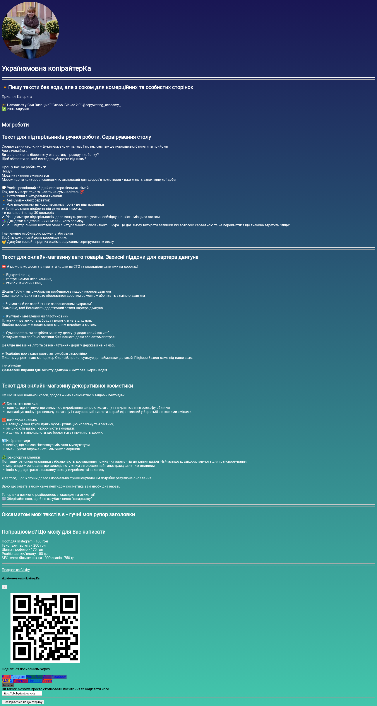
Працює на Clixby (16, 570)
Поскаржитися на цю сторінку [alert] (23, 702)
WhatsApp (34, 677)
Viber (47, 677)
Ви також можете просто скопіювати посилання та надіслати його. (56, 689)
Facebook (59, 677)
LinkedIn (35, 681)
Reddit (47, 681)
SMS (6, 681)
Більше (8, 685)
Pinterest (20, 681)
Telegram (18, 677)
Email (6, 677)
